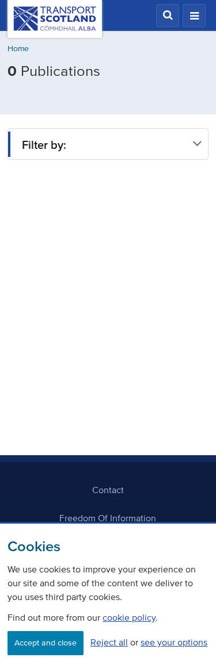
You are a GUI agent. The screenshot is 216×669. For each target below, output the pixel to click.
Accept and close (45, 643)
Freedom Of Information (107, 518)
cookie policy (129, 617)
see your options (174, 642)
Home (18, 48)
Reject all (109, 642)
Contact (108, 490)
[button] (167, 15)
